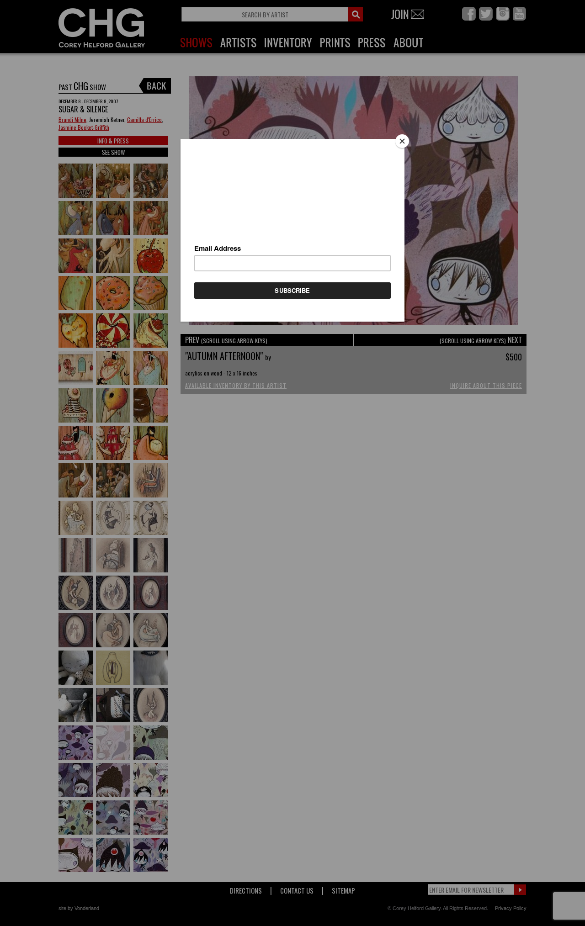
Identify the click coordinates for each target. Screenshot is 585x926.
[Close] (402, 141)
